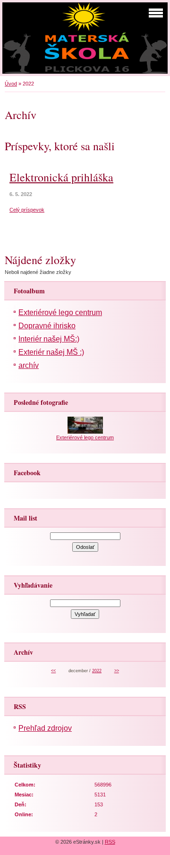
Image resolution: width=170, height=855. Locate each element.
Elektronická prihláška (61, 177)
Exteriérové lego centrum (60, 312)
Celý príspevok (26, 210)
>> (116, 670)
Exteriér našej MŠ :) (51, 352)
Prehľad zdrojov (45, 728)
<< (53, 670)
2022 (97, 670)
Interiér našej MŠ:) (48, 339)
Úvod (11, 83)
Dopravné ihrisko (47, 326)
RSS (110, 842)
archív (28, 365)
